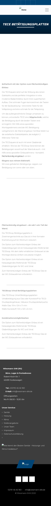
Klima (6, 419)
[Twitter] (23, 2)
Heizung (7, 416)
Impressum (9, 430)
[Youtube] (28, 2)
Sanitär (7, 412)
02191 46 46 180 (15, 490)
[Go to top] (25, 464)
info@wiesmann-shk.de (22, 391)
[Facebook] (18, 2)
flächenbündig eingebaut (13, 156)
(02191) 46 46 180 (17, 388)
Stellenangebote (11, 423)
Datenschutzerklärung (13, 434)
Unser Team (9, 427)
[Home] (22, 10)
